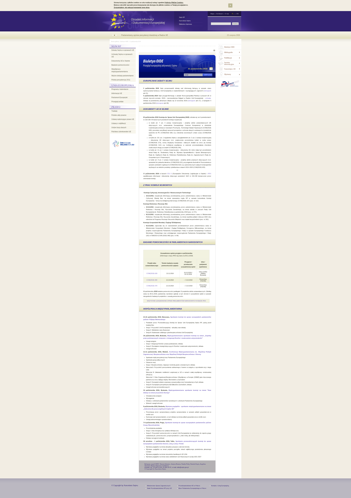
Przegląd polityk (117, 102)
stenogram (207, 91)
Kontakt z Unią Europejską (220, 485)
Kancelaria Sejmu (185, 21)
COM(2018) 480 (151, 280)
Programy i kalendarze (119, 89)
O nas (227, 14)
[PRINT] (214, 50)
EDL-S (169, 173)
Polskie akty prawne (118, 115)
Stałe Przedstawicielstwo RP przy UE (159, 488)
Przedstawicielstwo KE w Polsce (189, 485)
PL (233, 14)
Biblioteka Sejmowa (185, 24)
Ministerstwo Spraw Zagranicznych (158, 485)
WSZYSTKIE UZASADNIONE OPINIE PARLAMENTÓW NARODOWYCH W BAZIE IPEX (176, 301)
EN (238, 14)
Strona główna (115, 41)
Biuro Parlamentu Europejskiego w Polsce (192, 488)
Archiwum (219, 14)
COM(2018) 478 (151, 286)
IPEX (209, 173)
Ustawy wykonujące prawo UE (122, 119)
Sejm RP (182, 17)
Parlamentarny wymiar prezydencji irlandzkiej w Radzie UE (144, 35)
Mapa (212, 14)
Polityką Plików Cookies (174, 3)
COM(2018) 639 (151, 273)
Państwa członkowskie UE (121, 132)
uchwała (208, 98)
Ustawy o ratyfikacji (118, 123)
